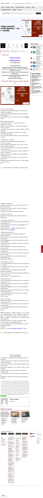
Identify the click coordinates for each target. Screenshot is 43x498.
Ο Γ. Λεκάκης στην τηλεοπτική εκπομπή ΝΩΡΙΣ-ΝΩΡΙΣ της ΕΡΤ (10, 439)
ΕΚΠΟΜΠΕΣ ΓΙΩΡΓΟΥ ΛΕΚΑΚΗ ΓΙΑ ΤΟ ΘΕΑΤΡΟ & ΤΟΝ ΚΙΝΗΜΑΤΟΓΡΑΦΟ (11, 480)
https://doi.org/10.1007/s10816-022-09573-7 (14, 323)
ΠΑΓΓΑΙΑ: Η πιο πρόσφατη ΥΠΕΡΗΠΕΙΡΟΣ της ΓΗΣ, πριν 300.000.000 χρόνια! (36, 76)
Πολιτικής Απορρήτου (38, 441)
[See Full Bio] (15, 401)
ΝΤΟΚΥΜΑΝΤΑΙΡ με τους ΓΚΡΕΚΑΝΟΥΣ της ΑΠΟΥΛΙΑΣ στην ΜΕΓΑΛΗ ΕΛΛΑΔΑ (11, 475)
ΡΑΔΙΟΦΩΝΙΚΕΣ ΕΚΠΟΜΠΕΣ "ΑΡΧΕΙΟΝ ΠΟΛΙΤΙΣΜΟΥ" (24, 439)
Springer (5, 328)
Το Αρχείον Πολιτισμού (38, 443)
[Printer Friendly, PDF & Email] (3, 396)
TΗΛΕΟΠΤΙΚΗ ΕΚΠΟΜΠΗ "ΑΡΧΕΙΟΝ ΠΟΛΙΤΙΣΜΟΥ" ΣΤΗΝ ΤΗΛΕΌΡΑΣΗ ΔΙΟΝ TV (11, 450)
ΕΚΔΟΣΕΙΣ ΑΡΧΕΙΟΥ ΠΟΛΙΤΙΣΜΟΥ (18, 441)
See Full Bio (12, 401)
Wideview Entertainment (22, 485)
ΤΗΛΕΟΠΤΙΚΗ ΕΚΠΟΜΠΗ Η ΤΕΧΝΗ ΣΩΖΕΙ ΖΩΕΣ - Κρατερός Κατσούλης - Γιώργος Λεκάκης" (11, 469)
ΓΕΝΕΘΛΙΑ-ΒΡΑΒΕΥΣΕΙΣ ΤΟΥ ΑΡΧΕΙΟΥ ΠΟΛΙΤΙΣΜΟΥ (18, 446)
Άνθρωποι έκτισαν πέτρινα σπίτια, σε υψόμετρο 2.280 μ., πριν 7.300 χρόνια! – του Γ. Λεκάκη (37, 87)
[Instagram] (38, 435)
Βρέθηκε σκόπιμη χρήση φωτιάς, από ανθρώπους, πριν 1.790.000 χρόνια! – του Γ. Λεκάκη (36, 92)
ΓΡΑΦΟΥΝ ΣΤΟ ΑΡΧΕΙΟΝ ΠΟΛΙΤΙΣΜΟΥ (18, 454)
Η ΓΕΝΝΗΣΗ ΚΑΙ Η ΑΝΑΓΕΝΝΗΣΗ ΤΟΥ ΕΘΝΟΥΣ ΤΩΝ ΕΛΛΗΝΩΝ (11, 464)
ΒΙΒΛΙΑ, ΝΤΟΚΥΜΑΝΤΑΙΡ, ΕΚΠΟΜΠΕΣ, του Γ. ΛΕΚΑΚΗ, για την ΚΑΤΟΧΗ (18, 459)
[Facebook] (37, 435)
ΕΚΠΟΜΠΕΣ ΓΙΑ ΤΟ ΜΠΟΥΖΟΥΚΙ (24, 442)
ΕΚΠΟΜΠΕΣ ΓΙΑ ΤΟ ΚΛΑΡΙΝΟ (24, 445)
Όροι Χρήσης (38, 437)
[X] (39, 435)
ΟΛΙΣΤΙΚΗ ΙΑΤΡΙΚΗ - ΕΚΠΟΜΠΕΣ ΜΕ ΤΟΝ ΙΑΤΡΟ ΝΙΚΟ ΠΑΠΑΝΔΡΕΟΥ (25, 448)
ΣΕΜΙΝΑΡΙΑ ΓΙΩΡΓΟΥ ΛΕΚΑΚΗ (18, 444)
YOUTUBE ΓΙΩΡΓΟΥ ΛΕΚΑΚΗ (11, 446)
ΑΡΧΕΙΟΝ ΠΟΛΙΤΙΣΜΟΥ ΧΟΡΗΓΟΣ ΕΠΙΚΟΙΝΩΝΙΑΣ (18, 450)
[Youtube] (40, 435)
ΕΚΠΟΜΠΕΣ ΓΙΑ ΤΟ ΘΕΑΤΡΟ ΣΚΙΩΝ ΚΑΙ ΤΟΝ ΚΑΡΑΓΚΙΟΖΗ (25, 455)
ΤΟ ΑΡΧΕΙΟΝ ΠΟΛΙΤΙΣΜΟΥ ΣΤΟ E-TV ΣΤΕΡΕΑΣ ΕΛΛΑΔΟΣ (11, 455)
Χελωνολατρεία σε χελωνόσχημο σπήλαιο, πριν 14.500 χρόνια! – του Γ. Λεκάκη (37, 80)
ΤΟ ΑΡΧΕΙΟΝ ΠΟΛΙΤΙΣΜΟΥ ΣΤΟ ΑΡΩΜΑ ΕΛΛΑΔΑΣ (11, 442)
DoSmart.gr (12, 485)
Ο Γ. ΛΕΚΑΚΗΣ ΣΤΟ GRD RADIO (24, 452)
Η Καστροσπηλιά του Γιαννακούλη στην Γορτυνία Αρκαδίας (36, 84)
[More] (26, 45)
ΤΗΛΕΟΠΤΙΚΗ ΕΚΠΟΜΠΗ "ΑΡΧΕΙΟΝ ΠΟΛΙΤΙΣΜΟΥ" (10, 460)
